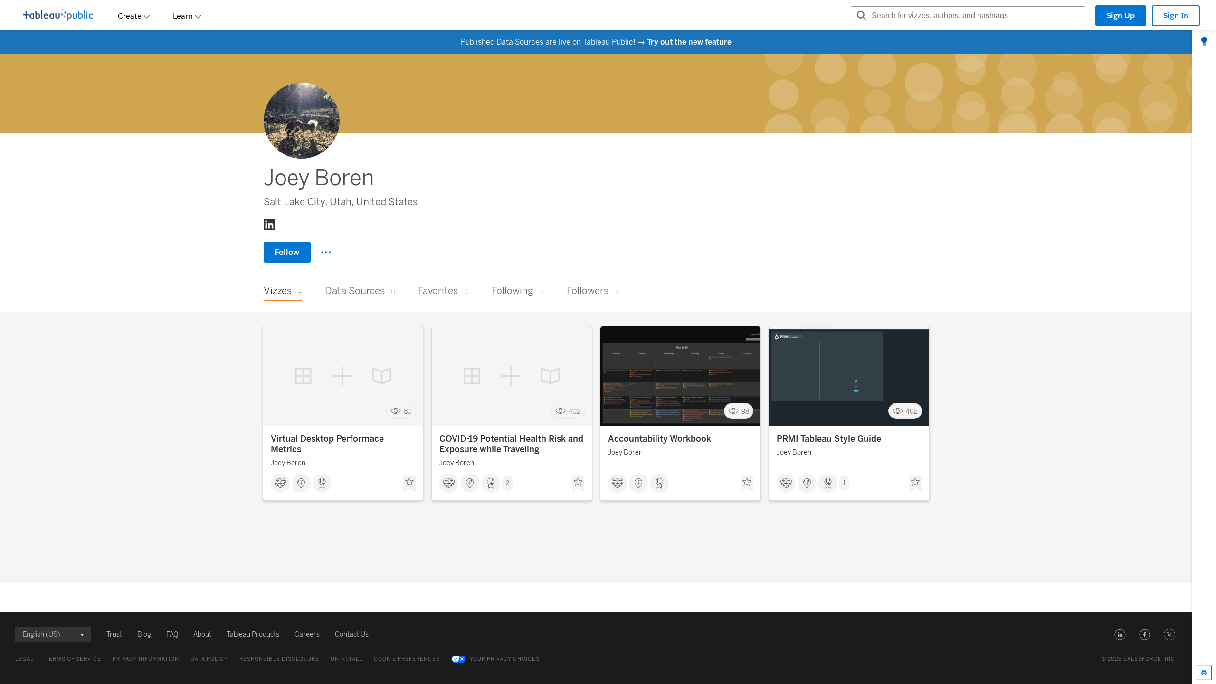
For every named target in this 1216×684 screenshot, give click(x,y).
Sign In (1175, 15)
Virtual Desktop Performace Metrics (327, 444)
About (202, 634)
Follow (287, 252)
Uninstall (346, 659)
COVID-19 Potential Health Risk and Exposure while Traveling (511, 444)
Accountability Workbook (659, 439)
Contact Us (352, 634)
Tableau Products (253, 634)
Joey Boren (288, 463)
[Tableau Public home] (58, 16)
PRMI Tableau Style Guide (829, 439)
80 (408, 411)
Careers (307, 634)
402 (574, 411)
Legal (24, 659)
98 (745, 411)
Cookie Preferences (407, 659)
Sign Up (1121, 15)
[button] (1120, 634)
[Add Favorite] (409, 484)
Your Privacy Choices (505, 659)
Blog (144, 634)
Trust (114, 634)
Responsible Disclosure (279, 659)
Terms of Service (73, 659)
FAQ (172, 634)
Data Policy (209, 659)
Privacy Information (146, 659)
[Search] (860, 15)
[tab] (1204, 41)
